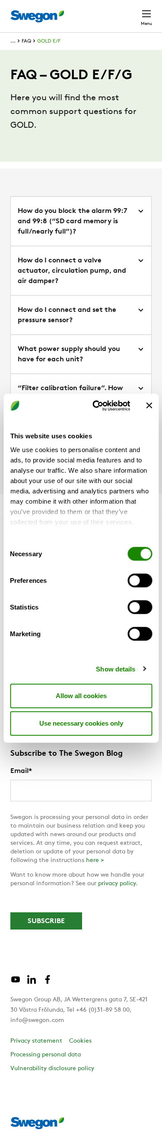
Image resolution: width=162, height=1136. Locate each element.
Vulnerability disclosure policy (52, 1068)
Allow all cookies (81, 695)
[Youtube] (15, 982)
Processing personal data (45, 1055)
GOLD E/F (48, 41)
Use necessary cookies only (81, 723)
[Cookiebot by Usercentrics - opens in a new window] (96, 405)
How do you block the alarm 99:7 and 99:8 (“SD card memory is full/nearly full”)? (72, 221)
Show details (115, 668)
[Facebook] (47, 982)
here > (95, 860)
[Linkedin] (31, 982)
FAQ (26, 41)
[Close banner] (149, 406)
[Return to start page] (37, 16)
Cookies (80, 1041)
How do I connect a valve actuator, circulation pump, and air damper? (72, 271)
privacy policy (117, 883)
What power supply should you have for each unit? (69, 354)
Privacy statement (36, 1041)
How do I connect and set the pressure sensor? (67, 315)
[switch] (139, 581)
